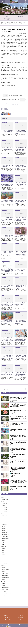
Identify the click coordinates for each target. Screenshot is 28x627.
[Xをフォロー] (5, 114)
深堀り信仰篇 (6, 509)
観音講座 (3, 567)
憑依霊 (13, 104)
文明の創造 (4, 522)
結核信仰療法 (4, 524)
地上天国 (3, 540)
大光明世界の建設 (5, 569)
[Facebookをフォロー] (7, 114)
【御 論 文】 (4, 520)
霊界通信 (3, 583)
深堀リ (3, 505)
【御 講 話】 (4, 546)
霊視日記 (3, 585)
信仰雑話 (3, 526)
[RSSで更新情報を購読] (9, 114)
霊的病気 (4, 104)
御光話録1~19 (6, 563)
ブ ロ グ (3, 595)
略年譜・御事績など (5, 587)
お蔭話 (5, 591)
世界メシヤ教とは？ (5, 515)
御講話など (4, 571)
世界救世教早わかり (5, 534)
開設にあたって (4, 513)
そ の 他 (3, 581)
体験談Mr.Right (5, 597)
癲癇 (8, 104)
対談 (3, 550)
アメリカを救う (5, 536)
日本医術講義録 (5, 575)
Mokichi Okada (5, 499)
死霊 (17, 104)
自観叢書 (3, 530)
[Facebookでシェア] (5, 109)
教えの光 (3, 552)
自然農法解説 (4, 532)
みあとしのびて (5, 589)
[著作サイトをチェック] (2, 114)
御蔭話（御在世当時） (9, 593)
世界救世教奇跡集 (5, 538)
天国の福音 (4, 528)
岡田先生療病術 (5, 573)
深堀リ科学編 (6, 507)
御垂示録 (3, 554)
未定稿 (3, 579)
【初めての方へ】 (5, 503)
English (2, 497)
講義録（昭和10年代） (6, 577)
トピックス (3, 501)
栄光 (3, 542)
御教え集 (3, 556)
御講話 (3, 548)
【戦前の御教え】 (4, 565)
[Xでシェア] (2, 109)
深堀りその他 (6, 511)
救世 (3, 544)
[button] (7, 109)
